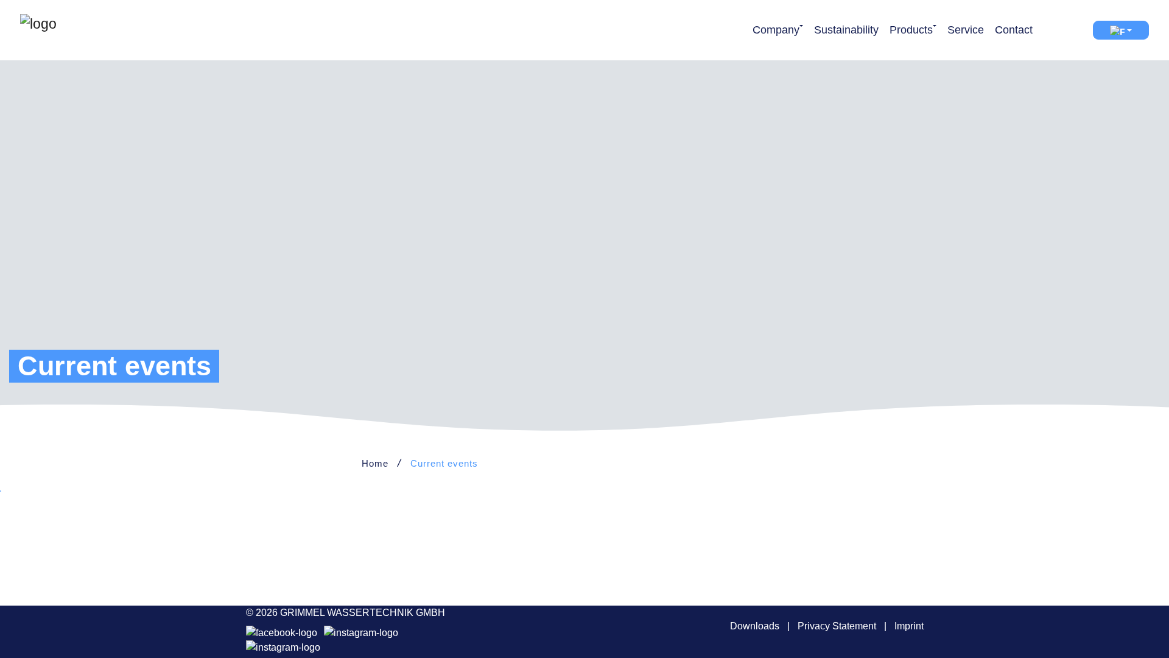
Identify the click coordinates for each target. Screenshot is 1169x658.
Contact (1014, 30)
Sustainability (846, 30)
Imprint (909, 626)
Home (375, 463)
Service (965, 30)
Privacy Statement (837, 626)
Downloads (754, 626)
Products (911, 30)
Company (776, 30)
